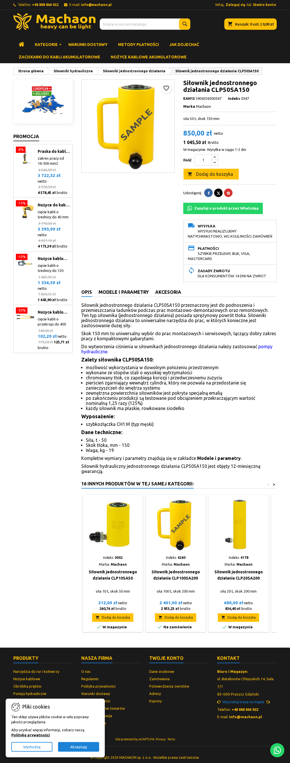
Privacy (160, 739)
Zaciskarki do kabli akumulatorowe (59, 57)
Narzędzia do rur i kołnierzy (36, 671)
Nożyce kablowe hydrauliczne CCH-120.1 (54, 258)
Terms (171, 739)
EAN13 (189, 98)
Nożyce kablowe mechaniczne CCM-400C (54, 312)
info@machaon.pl (96, 5)
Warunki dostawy (88, 44)
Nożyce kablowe (26, 679)
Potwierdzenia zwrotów (169, 686)
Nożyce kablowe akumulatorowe (149, 57)
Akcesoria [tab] (168, 292)
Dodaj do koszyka (210, 174)
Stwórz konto (264, 5)
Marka (189, 106)
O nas (86, 671)
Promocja (26, 136)
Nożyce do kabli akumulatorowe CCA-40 (54, 205)
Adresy (155, 694)
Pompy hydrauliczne (29, 694)
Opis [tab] (86, 292)
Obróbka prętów (27, 686)
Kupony (155, 701)
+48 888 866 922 (45, 5)
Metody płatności (138, 44)
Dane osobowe (161, 671)
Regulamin (90, 679)
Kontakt (228, 658)
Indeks (234, 98)
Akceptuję (78, 747)
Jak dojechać (184, 44)
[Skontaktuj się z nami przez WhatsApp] (277, 750)
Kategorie (46, 44)
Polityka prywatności (98, 686)
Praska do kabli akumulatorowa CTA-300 (54, 151)
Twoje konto (166, 658)
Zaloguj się (235, 5)
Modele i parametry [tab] (124, 292)
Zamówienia (159, 679)
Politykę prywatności (30, 735)
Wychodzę (31, 747)
